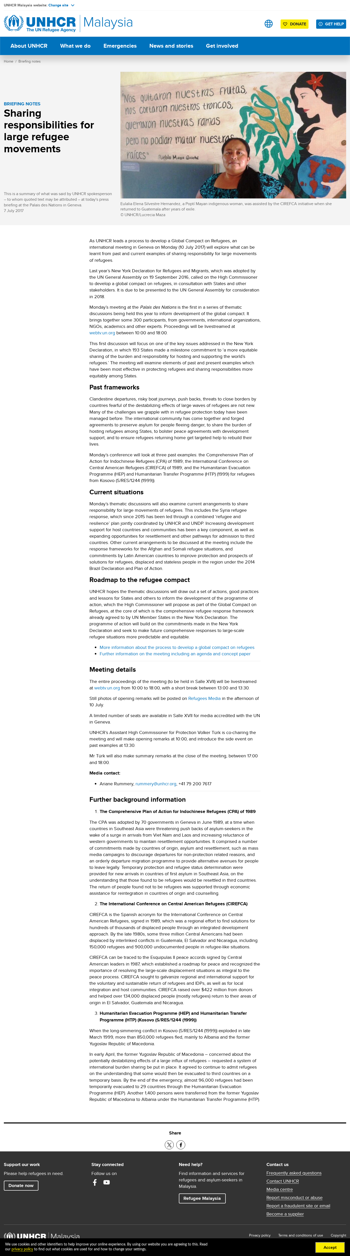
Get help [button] (335, 24)
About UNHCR (29, 46)
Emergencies (120, 46)
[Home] (40, 24)
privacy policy (22, 1249)
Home (8, 61)
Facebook (94, 1182)
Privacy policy (260, 1235)
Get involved (222, 46)
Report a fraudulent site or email (298, 1206)
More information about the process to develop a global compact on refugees (177, 647)
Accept (330, 1247)
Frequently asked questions (294, 1173)
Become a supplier (285, 1214)
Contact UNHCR (282, 1181)
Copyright (338, 1235)
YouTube (106, 1182)
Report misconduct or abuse (294, 1197)
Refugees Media (204, 698)
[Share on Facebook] (180, 1144)
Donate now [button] (21, 1185)
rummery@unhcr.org (156, 783)
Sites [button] (268, 23)
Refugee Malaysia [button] (204, 1198)
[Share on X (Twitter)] (169, 1144)
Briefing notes (29, 61)
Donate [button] (298, 24)
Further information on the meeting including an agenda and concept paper (175, 653)
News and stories (171, 46)
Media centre (279, 1189)
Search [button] (252, 23)
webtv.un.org (102, 332)
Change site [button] (58, 5)
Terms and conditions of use (300, 1235)
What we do (75, 46)
